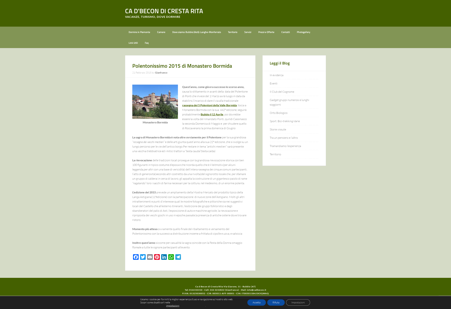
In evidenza (276, 75)
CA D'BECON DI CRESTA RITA (164, 11)
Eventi (273, 83)
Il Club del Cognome (282, 91)
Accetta (257, 302)
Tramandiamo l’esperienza (285, 146)
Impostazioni (298, 302)
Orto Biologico (279, 113)
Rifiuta (276, 302)
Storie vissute (278, 129)
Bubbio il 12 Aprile (212, 114)
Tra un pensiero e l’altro (284, 137)
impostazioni (172, 305)
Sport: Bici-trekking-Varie (285, 121)
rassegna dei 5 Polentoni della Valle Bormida (209, 105)
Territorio (275, 154)
